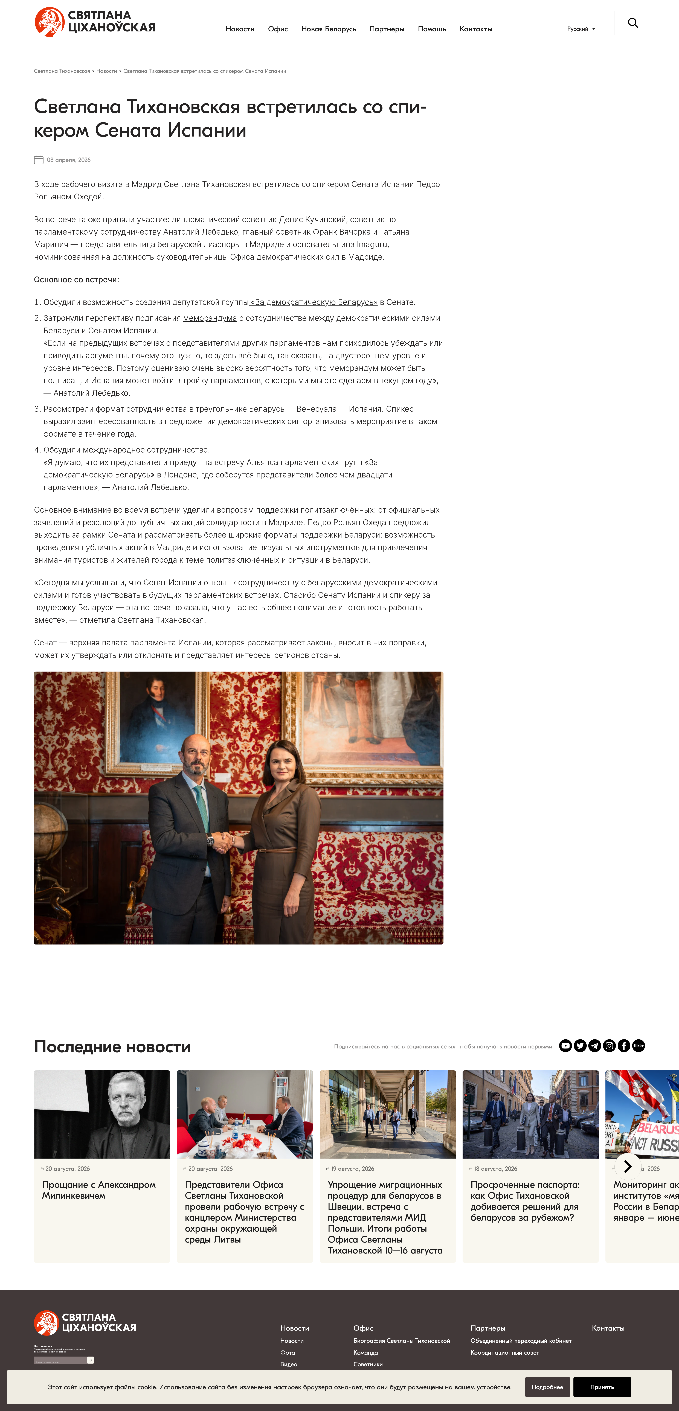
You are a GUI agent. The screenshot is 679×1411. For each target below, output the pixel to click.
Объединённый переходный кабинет (521, 1340)
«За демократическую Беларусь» (313, 302)
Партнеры (387, 29)
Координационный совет (505, 1352)
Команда (366, 1352)
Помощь (432, 29)
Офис (278, 29)
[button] (628, 1166)
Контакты (476, 29)
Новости (240, 29)
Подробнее (547, 1387)
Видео (288, 1364)
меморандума (210, 318)
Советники (368, 1364)
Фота (287, 1352)
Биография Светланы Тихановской (402, 1340)
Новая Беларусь (328, 29)
